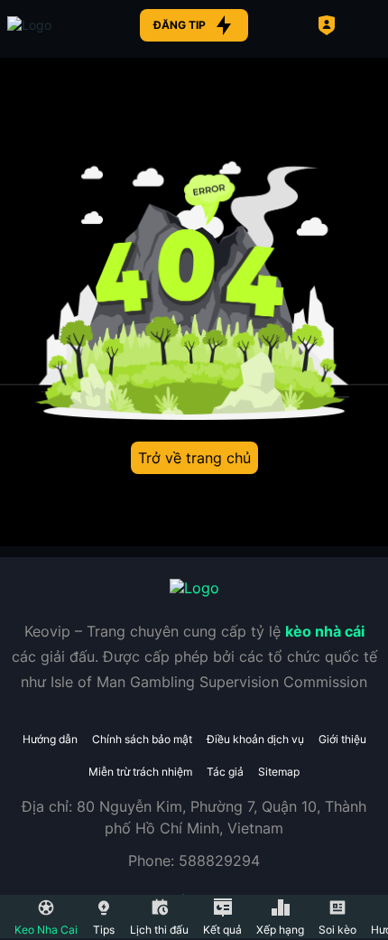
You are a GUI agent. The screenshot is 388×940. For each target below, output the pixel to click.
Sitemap (279, 771)
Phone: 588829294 (194, 861)
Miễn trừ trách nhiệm (140, 771)
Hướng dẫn (50, 739)
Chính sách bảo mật (142, 739)
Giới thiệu (342, 739)
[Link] (61, 25)
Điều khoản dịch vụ (255, 739)
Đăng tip (179, 25)
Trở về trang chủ (194, 458)
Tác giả (225, 771)
